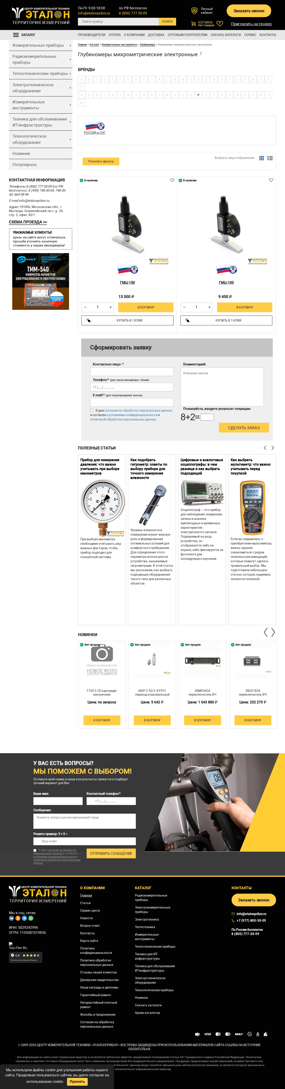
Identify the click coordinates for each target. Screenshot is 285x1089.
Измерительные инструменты (28, 104)
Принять (77, 1081)
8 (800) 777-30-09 (133, 13)
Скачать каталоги (226, 35)
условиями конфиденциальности (133, 415)
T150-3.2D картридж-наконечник (102, 692)
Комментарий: (194, 364)
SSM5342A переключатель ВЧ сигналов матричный (202, 694)
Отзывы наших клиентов (98, 972)
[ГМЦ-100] (226, 223)
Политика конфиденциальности (96, 951)
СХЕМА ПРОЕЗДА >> (28, 222)
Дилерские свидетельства (99, 980)
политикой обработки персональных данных (123, 419)
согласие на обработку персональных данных (138, 410)
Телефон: (121, 380)
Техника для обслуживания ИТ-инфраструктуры (39, 122)
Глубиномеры (147, 44)
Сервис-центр (90, 910)
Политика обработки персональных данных (96, 963)
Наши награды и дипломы (99, 987)
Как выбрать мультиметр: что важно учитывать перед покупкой (251, 466)
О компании (134, 35)
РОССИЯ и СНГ (95, 132)
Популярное (24, 164)
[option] (102, 539)
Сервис (250, 35)
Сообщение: (42, 810)
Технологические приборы (154, 990)
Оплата (115, 35)
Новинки (21, 153)
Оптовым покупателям (187, 35)
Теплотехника (145, 927)
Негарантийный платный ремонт (98, 1005)
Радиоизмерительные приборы (34, 59)
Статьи (85, 903)
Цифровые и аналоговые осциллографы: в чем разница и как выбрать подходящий (202, 466)
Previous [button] (266, 632)
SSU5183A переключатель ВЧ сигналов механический (253, 694)
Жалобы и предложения (98, 1014)
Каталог (94, 44)
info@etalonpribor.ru (94, 13)
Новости (86, 918)
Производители (91, 35)
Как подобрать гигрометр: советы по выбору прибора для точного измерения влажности (148, 469)
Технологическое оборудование (29, 139)
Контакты (268, 35)
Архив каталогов (147, 1013)
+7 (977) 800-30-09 (251, 920)
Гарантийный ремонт (95, 995)
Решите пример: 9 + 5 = (50, 834)
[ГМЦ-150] (127, 223)
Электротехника (147, 919)
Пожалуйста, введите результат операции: (217, 409)
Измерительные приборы (38, 45)
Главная (82, 44)
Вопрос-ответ (90, 925)
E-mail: (117, 395)
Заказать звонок (249, 10)
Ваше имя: (41, 793)
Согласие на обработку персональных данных (97, 1024)
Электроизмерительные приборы (152, 910)
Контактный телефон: (103, 793)
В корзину (146, 307)
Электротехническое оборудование (33, 87)
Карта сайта (89, 941)
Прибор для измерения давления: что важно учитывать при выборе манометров (99, 466)
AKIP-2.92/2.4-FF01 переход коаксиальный (152, 692)
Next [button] (272, 632)
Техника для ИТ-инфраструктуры (147, 956)
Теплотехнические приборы (40, 73)
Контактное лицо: (108, 364)
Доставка (156, 35)
